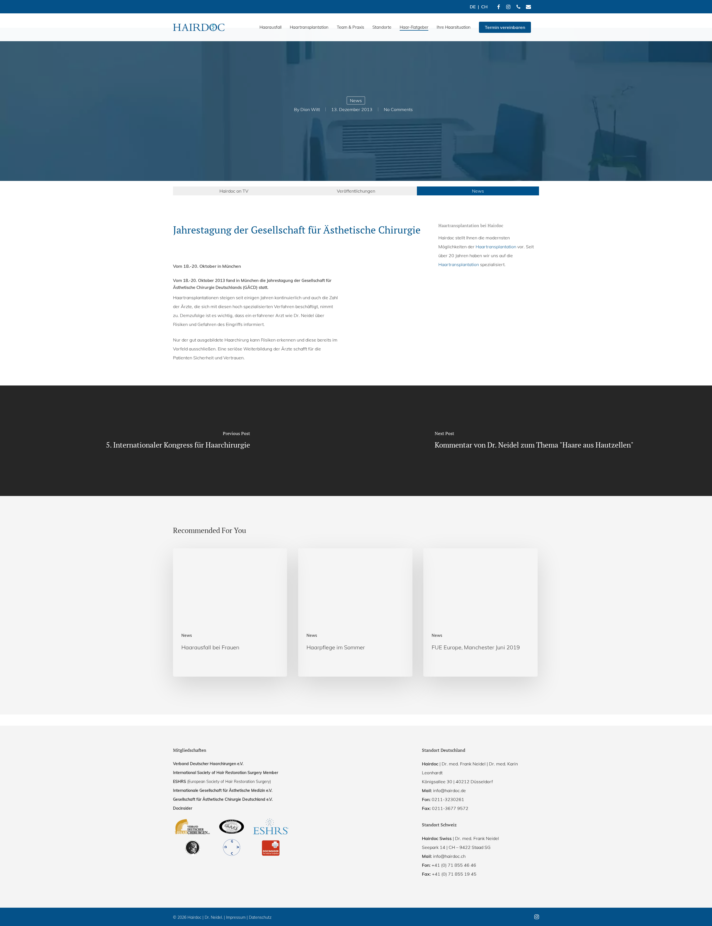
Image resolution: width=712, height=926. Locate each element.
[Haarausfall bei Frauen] (230, 612)
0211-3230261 (448, 799)
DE (473, 6)
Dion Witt (310, 109)
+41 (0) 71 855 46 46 (454, 865)
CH (484, 6)
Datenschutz (260, 917)
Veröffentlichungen (356, 191)
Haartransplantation (496, 246)
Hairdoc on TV (233, 191)
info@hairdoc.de (449, 790)
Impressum (236, 917)
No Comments (398, 109)
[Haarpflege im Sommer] (355, 612)
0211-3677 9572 (450, 808)
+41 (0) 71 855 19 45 (454, 874)
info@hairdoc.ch (449, 856)
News (356, 100)
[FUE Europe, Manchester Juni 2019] (480, 612)
